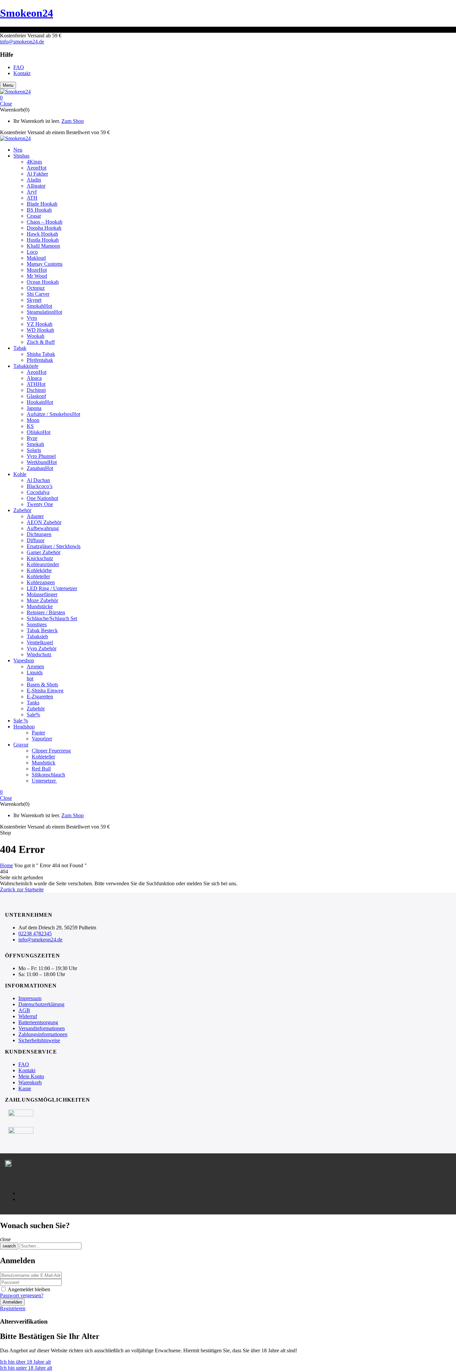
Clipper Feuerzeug (51, 750)
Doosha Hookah (44, 228)
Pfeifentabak (40, 360)
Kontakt (26, 1070)
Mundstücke (40, 606)
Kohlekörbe (39, 570)
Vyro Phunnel (41, 456)
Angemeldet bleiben (29, 1289)
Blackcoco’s (39, 486)
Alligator (36, 186)
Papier (38, 732)
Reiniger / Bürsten (46, 612)
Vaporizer (42, 738)
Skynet (34, 300)
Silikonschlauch (48, 774)
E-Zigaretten (40, 696)
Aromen (35, 666)
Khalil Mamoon (43, 246)
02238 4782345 (35, 933)
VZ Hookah (39, 324)
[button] (228, 98)
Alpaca (34, 378)
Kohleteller (38, 576)
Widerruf (27, 1016)
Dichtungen (39, 534)
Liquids (35, 672)
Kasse (24, 1088)
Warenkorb (30, 1082)
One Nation (42, 498)
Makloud (36, 258)
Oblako (38, 432)
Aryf (32, 192)
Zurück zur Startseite (22, 889)
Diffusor (35, 540)
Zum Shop (72, 121)
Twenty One (40, 504)
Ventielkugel (40, 642)
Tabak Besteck (42, 630)
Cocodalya (38, 492)
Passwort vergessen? (21, 1295)
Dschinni (36, 390)
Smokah (39, 306)
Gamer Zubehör (43, 552)
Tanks (33, 702)
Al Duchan (38, 480)
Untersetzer (44, 780)
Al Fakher (37, 174)
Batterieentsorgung (38, 1022)
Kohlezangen (41, 582)
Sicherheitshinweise (39, 1040)
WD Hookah (40, 330)
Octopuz (36, 288)
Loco (32, 252)
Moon (33, 420)
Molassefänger (42, 594)
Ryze (32, 438)
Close (6, 103)
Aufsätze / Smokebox (53, 414)
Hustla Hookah (43, 240)
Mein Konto (31, 1076)
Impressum (29, 998)
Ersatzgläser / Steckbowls (53, 546)
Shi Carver (38, 294)
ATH (32, 198)
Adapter (35, 516)
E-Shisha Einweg (45, 690)
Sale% (33, 714)
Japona (34, 408)
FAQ (23, 1064)
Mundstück (43, 762)
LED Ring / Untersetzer (52, 588)
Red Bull (41, 768)
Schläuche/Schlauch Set (52, 618)
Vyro (32, 318)
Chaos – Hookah (44, 222)
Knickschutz (40, 558)
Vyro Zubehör (41, 648)
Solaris (34, 450)
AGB (24, 1010)
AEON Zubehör (44, 522)
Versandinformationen (41, 1028)
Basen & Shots (42, 684)
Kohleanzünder (43, 564)
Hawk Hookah (42, 234)
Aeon (36, 168)
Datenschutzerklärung (41, 1004)
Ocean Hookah (43, 282)
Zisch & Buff (41, 342)
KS (30, 426)
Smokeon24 (26, 13)
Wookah (35, 336)
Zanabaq (40, 468)
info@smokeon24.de (22, 41)
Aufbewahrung (43, 528)
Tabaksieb (37, 636)
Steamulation (44, 312)
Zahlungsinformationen (42, 1034)
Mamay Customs (44, 264)
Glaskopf (36, 396)
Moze (37, 270)
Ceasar (34, 216)
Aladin (34, 180)
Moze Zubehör (42, 600)
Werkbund (42, 462)
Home (6, 865)
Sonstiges (37, 624)
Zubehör (36, 708)
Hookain (40, 402)
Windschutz (39, 654)
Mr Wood (37, 276)
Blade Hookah (42, 204)
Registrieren (12, 1308)
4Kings (34, 162)
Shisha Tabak (41, 354)
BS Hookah (39, 210)
